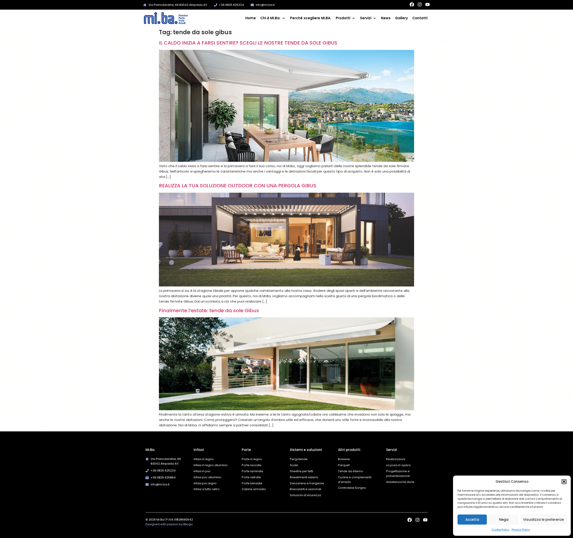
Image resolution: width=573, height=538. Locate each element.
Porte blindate (252, 483)
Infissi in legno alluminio (211, 465)
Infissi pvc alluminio (207, 477)
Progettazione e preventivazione (398, 473)
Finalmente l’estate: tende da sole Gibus (209, 310)
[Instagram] (419, 4)
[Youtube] (427, 4)
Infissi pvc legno (205, 483)
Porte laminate (252, 471)
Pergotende (299, 459)
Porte (246, 449)
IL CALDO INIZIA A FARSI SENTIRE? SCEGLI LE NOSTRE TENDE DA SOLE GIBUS (248, 42)
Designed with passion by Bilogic (169, 524)
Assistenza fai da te (400, 482)
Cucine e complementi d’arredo (354, 479)
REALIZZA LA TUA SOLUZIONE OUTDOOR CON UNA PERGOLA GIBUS (237, 185)
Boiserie (344, 459)
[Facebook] (412, 4)
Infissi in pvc (202, 471)
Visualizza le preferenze (543, 519)
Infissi (199, 449)
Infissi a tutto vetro (207, 489)
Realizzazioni (395, 459)
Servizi (391, 449)
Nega (504, 519)
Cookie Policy (500, 530)
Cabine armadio (254, 489)
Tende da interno (350, 471)
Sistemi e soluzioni (306, 449)
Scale (294, 465)
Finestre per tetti (301, 471)
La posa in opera (398, 465)
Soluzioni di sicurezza (305, 495)
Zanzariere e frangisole (307, 483)
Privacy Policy (521, 530)
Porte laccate (251, 465)
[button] (564, 481)
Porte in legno (252, 459)
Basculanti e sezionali (305, 489)
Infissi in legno (204, 459)
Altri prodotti (349, 449)
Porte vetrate (251, 477)
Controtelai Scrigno (352, 488)
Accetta (472, 519)
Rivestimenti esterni (304, 477)
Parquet (344, 465)
